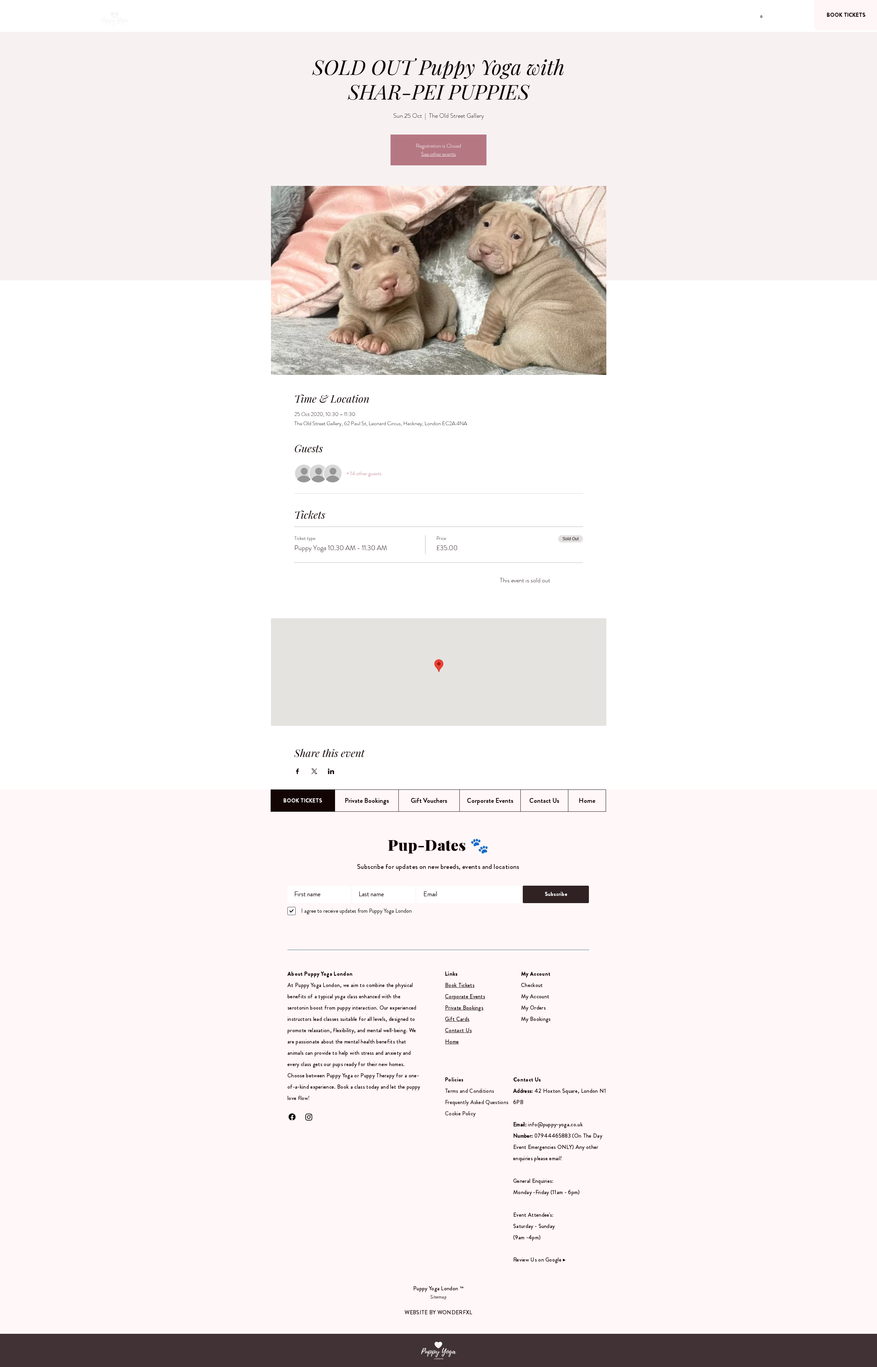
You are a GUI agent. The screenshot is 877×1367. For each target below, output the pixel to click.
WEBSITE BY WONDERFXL (438, 1312)
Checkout (532, 985)
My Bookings (536, 1019)
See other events (438, 154)
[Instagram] (308, 1117)
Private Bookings (464, 1008)
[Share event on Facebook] (297, 771)
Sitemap (438, 1296)
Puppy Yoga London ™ (438, 1288)
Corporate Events (465, 996)
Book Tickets (459, 985)
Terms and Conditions (469, 1091)
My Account (535, 996)
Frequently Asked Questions (476, 1102)
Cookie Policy (460, 1113)
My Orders (533, 1008)
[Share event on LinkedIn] (331, 771)
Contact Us (458, 1030)
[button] (761, 15)
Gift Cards (457, 1019)
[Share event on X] (314, 771)
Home (452, 1042)
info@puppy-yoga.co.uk (555, 1124)
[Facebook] (292, 1117)
